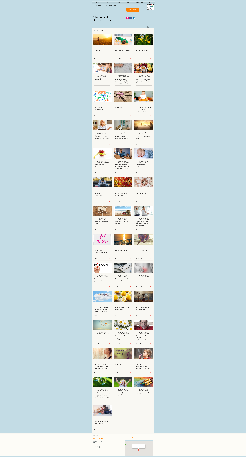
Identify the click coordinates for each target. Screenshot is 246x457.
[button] (151, 30)
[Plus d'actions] (110, 47)
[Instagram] (127, 18)
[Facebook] (130, 18)
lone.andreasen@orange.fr (98, 447)
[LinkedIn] (134, 18)
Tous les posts (95, 30)
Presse (102, 30)
